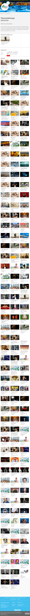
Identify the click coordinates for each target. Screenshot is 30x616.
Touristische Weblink (19, 597)
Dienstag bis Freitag (14, 605)
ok (27, 613)
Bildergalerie (13, 597)
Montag (13, 602)
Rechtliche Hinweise (13, 599)
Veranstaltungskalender (7, 13)
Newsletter (6, 597)
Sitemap (19, 599)
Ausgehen (3, 13)
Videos (10, 597)
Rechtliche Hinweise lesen (4, 614)
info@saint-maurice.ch (4, 607)
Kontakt (24, 597)
